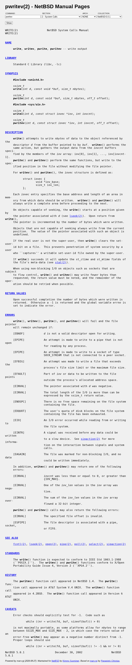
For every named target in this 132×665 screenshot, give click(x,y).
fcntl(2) (19, 544)
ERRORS (10, 315)
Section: (47, 13)
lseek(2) (76, 215)
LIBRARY (10, 58)
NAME (8, 42)
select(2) (96, 544)
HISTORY (10, 575)
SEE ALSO (11, 537)
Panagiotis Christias (110, 661)
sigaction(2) (90, 438)
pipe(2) (65, 544)
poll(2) (80, 544)
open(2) (51, 544)
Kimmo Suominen (71, 661)
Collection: (104, 13)
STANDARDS (12, 553)
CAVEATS (10, 609)
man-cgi (93, 661)
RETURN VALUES (15, 293)
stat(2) (60, 262)
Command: (11, 13)
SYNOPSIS (11, 73)
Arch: (87, 13)
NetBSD (55, 661)
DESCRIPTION (14, 132)
